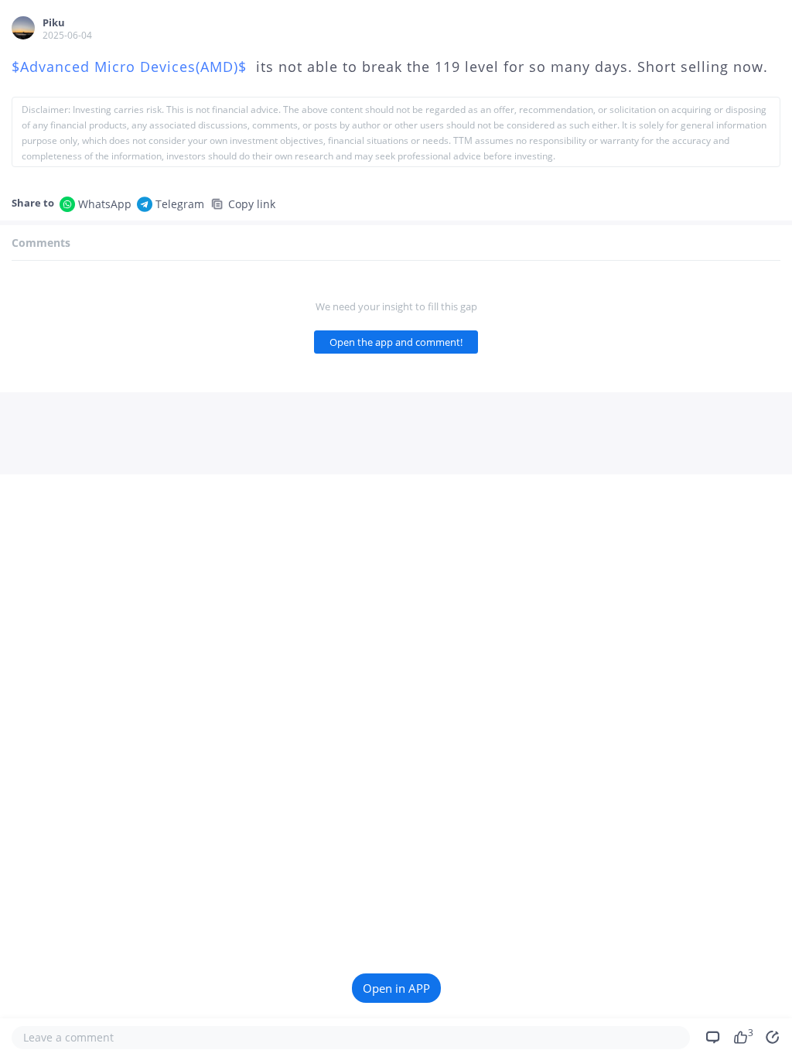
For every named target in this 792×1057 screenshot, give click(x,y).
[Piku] (23, 27)
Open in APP (396, 988)
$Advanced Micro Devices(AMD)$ (131, 66)
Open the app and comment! (396, 342)
